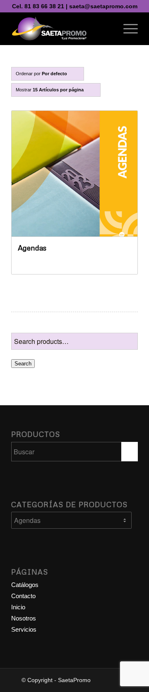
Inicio (18, 607)
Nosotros (23, 618)
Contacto (23, 595)
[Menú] (126, 28)
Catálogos (24, 584)
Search (22, 363)
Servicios (23, 629)
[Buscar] (107, 28)
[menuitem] (107, 28)
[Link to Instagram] (119, 679)
